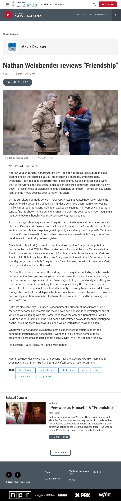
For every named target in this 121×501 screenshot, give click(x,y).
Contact (97, 472)
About (72, 480)
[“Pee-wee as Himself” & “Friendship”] (26, 413)
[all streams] (116, 15)
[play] (8, 15)
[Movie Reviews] (12, 47)
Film (97, 370)
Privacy (48, 472)
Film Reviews (68, 370)
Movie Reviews (33, 47)
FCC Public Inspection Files (79, 472)
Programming (45, 376)
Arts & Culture (25, 376)
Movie (84, 370)
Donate (109, 4)
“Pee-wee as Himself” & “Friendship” (82, 407)
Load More (60, 452)
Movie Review (47, 370)
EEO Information (52, 479)
